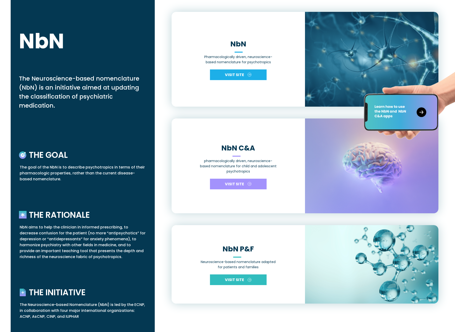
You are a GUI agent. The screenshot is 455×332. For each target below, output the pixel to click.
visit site (234, 74)
